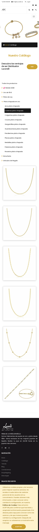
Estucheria (7, 156)
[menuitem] (3, 458)
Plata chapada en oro (12, 101)
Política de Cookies (10, 505)
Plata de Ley (7, 97)
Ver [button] (32, 67)
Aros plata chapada (12, 106)
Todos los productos (9, 83)
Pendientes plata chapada (15, 133)
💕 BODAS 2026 (8, 88)
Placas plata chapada (13, 138)
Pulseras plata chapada (14, 147)
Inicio (7, 45)
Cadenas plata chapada (14, 111)
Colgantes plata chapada (14, 115)
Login (28, 2)
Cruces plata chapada (13, 120)
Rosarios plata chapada (14, 151)
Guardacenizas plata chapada (16, 129)
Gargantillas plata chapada (15, 124)
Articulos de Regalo (10, 161)
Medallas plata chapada (14, 142)
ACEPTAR (18, 527)
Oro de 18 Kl (7, 92)
